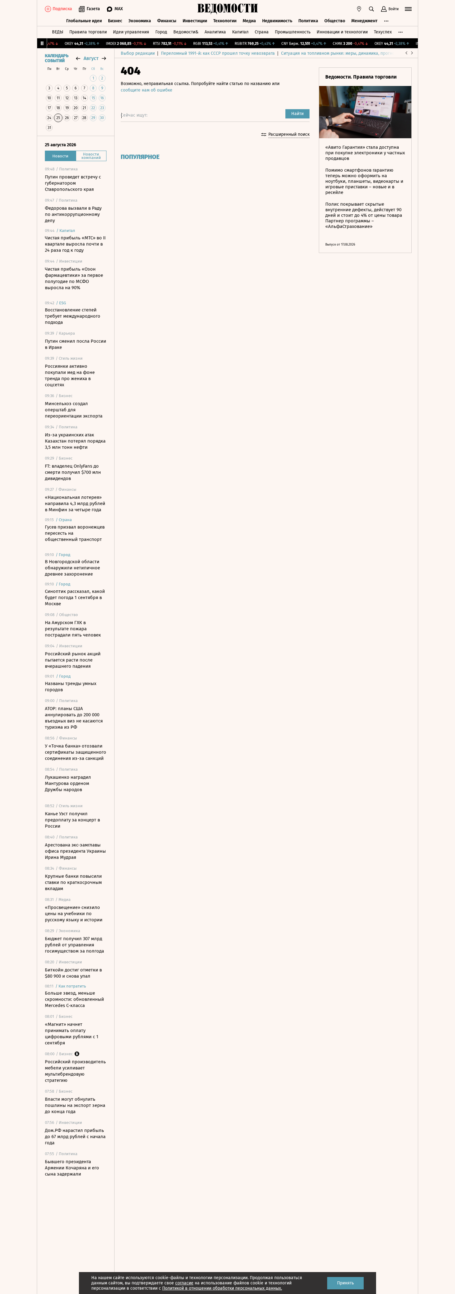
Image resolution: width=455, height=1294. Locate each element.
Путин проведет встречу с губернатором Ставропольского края (73, 183)
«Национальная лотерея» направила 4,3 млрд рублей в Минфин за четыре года (75, 503)
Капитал (240, 32)
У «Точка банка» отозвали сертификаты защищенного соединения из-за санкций (75, 752)
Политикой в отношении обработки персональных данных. (222, 1288)
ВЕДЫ (57, 32)
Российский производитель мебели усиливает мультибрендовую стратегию (75, 1071)
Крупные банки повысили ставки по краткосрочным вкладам (73, 882)
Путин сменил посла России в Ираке (75, 344)
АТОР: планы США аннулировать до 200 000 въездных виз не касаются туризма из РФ (74, 718)
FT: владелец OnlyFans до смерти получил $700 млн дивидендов (73, 472)
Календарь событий (56, 58)
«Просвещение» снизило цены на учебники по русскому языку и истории (73, 914)
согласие (184, 1283)
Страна (262, 32)
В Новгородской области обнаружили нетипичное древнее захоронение (72, 568)
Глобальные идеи (84, 21)
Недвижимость (277, 21)
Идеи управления (131, 32)
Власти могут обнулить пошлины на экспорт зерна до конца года (75, 1105)
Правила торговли (88, 32)
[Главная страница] (227, 9)
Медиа (249, 21)
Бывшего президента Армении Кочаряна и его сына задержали (72, 1168)
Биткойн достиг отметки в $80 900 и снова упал (73, 973)
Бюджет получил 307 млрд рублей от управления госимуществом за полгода (74, 945)
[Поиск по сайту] (371, 9)
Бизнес (115, 21)
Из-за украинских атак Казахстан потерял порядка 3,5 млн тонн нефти (75, 441)
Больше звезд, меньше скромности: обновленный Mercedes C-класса (74, 999)
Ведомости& (185, 32)
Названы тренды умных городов (70, 686)
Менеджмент (364, 21)
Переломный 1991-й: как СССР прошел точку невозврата (218, 53)
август (91, 58)
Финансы (166, 21)
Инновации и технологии (342, 32)
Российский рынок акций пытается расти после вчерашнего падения (73, 660)
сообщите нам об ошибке (146, 90)
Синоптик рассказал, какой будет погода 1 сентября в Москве (75, 597)
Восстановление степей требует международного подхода (72, 316)
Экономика (139, 21)
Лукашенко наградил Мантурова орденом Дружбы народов (68, 783)
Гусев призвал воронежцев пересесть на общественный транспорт (75, 533)
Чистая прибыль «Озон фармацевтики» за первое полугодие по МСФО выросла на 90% (74, 278)
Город (161, 32)
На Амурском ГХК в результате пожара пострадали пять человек (73, 629)
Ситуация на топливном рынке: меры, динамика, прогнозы (340, 53)
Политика (308, 21)
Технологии (224, 21)
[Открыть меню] (408, 9)
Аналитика (215, 32)
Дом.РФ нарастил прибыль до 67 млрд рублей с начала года (75, 1137)
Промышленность (292, 32)
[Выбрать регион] (359, 9)
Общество (334, 21)
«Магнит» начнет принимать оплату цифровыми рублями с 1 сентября (71, 1034)
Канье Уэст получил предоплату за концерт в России (72, 820)
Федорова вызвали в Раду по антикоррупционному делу (73, 214)
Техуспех (383, 32)
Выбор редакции (138, 53)
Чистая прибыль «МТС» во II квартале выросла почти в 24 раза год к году (75, 244)
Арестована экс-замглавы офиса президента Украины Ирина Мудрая (75, 851)
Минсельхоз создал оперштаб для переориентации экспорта (73, 410)
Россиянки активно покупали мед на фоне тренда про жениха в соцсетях (70, 375)
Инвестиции (195, 21)
